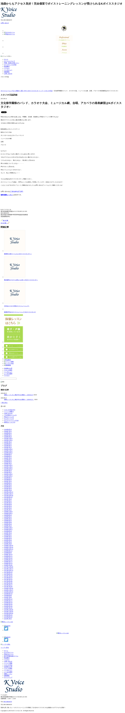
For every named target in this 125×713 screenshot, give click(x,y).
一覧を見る (4, 402)
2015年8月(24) (8, 617)
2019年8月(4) (8, 531)
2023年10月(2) (8, 468)
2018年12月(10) (8, 545)
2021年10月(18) (8, 495)
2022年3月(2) (8, 488)
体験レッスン (8, 674)
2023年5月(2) (8, 470)
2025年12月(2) (8, 438)
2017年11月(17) (8, 568)
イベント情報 (8, 663)
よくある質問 (8, 373)
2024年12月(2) (8, 449)
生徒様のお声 (8, 368)
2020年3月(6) (8, 522)
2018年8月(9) (8, 552)
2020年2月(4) (8, 524)
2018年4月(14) (8, 559)
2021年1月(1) (8, 510)
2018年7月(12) (8, 554)
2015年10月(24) (8, 613)
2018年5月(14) (8, 558)
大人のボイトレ (9, 652)
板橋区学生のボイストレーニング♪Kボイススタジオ (20, 312)
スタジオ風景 (8, 370)
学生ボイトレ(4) (9, 417)
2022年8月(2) (8, 479)
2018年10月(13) (8, 549)
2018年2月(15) (8, 563)
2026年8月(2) (8, 429)
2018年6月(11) (8, 556)
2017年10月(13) (8, 570)
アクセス (7, 68)
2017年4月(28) (8, 581)
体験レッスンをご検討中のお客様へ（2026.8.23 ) (18, 395)
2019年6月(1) (8, 535)
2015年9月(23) (8, 615)
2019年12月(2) (8, 527)
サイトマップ (8, 677)
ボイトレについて (9, 61)
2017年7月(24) (8, 576)
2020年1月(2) (8, 526)
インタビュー (8, 70)
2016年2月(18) (8, 606)
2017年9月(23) (8, 572)
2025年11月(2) (8, 440)
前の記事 (5, 220)
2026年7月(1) (8, 431)
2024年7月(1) (8, 458)
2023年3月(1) (8, 472)
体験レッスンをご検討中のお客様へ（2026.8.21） (19, 399)
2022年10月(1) (8, 476)
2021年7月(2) (8, 499)
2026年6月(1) (8, 433)
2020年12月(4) (8, 511)
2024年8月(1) (8, 456)
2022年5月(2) (8, 485)
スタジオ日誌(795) (9, 410)
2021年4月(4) (8, 504)
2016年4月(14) (8, 602)
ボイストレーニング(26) (11, 420)
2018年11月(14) (8, 547)
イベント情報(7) (9, 411)
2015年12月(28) (8, 609)
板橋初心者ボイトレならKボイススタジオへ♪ (18, 254)
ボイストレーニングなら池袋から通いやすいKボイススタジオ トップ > (22, 91)
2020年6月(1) (8, 517)
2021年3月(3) (8, 506)
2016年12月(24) (8, 588)
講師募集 (7, 72)
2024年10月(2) (8, 452)
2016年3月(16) (8, 604)
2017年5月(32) (8, 579)
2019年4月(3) (8, 538)
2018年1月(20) (8, 565)
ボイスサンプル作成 (10, 64)
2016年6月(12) (8, 599)
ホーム (6, 59)
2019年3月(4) (8, 540)
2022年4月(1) (8, 486)
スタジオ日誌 (48, 91)
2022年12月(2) (8, 474)
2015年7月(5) (8, 618)
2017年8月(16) (8, 574)
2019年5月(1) (8, 536)
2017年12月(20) (8, 567)
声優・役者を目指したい (11, 63)
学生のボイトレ (9, 654)
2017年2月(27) (8, 584)
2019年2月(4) (8, 542)
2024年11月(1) (8, 451)
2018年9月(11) (8, 551)
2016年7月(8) (8, 597)
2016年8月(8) (8, 595)
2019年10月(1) (8, 529)
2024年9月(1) (8, 454)
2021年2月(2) (8, 508)
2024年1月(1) (8, 463)
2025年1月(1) (8, 447)
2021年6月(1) (8, 501)
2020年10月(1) (8, 513)
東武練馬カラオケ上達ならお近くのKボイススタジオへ (21, 280)
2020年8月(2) (8, 515)
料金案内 (7, 66)
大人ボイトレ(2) (9, 418)
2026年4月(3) (8, 436)
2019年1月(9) (8, 543)
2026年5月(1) (8, 435)
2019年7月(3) (8, 533)
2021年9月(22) (8, 497)
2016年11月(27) (8, 590)
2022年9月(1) (8, 477)
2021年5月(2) (8, 502)
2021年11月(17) (8, 493)
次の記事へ (4, 223)
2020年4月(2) (8, 520)
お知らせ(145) (8, 413)
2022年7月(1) (8, 481)
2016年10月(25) (8, 592)
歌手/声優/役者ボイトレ (11, 656)
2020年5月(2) (8, 518)
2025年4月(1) (8, 445)
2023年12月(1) (8, 465)
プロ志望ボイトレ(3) (10, 415)
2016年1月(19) (8, 608)
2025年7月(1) (8, 442)
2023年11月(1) (8, 467)
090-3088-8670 (8, 701)
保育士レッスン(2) (9, 422)
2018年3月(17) (8, 561)
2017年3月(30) (8, 583)
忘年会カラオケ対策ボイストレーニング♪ (16, 306)
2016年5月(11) (8, 601)
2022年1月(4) (8, 490)
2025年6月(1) (8, 444)
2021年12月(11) (8, 492)
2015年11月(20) (8, 611)
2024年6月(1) (8, 460)
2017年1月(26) (8, 586)
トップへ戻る (5, 647)
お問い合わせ (5, 23)
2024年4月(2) (8, 461)
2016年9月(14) (8, 593)
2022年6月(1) (8, 483)
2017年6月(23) (8, 577)
